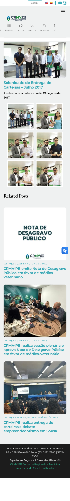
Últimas (42, 264)
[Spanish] (50, 3)
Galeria (21, 264)
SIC (54, 30)
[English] (46, 3)
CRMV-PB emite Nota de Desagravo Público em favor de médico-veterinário (35, 272)
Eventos (22, 417)
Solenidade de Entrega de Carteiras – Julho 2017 (27, 85)
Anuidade (9, 30)
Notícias (32, 264)
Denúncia (20, 30)
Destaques (10, 264)
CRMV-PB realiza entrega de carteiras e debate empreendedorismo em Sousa (30, 426)
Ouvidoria (32, 30)
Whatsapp (44, 30)
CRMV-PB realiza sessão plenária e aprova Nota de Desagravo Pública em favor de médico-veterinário (34, 349)
